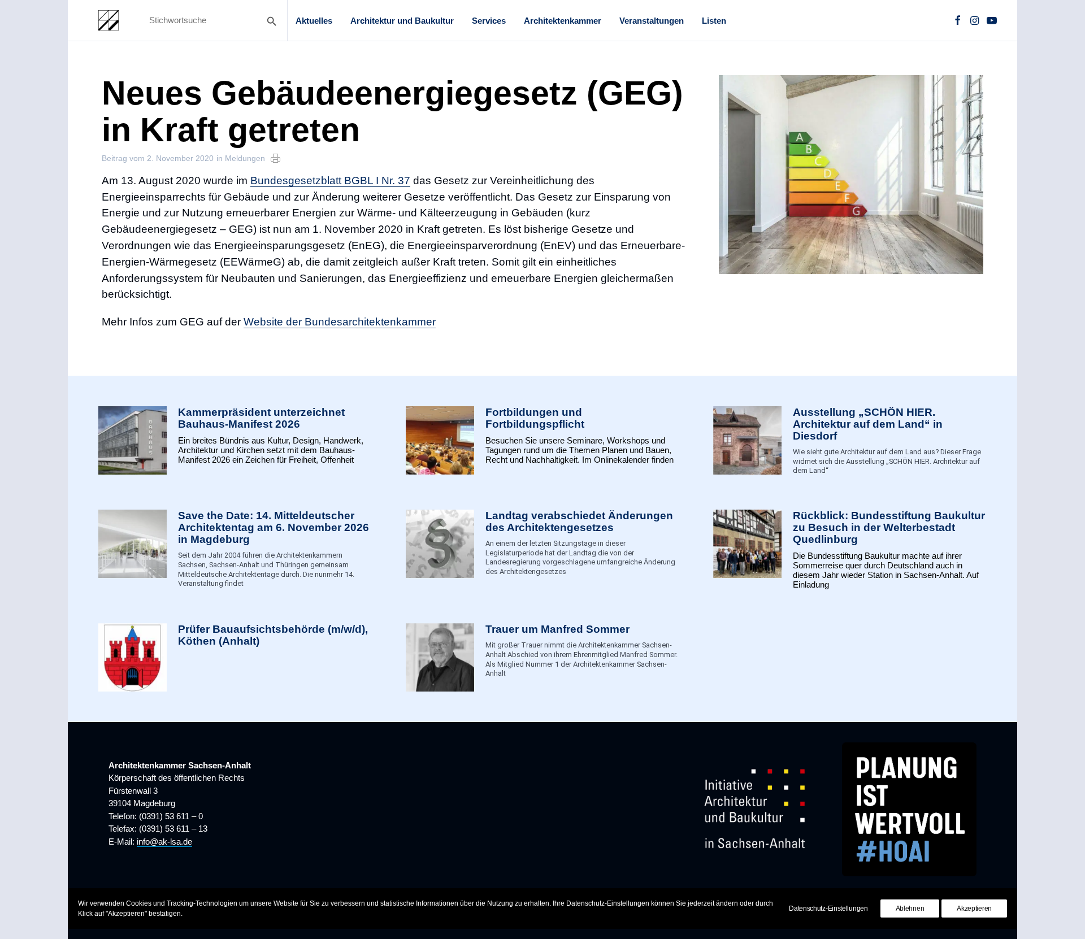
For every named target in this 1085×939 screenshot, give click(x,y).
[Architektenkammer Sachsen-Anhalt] (108, 20)
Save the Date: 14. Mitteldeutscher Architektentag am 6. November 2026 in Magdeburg (273, 527)
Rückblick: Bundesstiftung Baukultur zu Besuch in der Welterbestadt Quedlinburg (889, 527)
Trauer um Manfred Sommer (557, 629)
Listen (714, 20)
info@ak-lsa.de (164, 841)
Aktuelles (314, 20)
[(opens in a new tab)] (132, 657)
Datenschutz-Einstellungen (828, 908)
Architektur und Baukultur (402, 20)
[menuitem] (314, 20)
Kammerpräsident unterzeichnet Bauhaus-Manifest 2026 (261, 418)
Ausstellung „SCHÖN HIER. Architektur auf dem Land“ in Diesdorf (868, 424)
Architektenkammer (562, 20)
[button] (958, 20)
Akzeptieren (974, 908)
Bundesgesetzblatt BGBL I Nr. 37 (330, 180)
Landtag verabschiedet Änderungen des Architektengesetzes (579, 521)
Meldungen (245, 158)
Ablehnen (910, 908)
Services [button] (489, 20)
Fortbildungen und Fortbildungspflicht (534, 418)
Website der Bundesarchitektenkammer (340, 322)
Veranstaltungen (651, 20)
